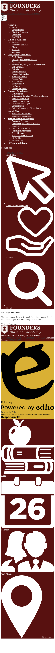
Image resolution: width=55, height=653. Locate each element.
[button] (12, 24)
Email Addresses (19, 72)
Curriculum (16, 35)
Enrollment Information (22, 113)
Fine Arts (15, 49)
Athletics (15, 42)
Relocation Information (21, 131)
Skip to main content (9, 2)
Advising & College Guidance (24, 59)
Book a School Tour (20, 98)
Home (14, 27)
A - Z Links (17, 57)
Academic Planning (20, 121)
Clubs (14, 47)
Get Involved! (17, 94)
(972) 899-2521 (15, 340)
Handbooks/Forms (19, 76)
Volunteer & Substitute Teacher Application (30, 96)
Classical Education (20, 32)
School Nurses (18, 106)
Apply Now (11, 155)
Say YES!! (16, 37)
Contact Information (20, 101)
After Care (16, 62)
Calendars (16, 69)
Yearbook (16, 52)
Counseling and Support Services (26, 123)
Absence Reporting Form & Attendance (28, 64)
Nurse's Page (17, 79)
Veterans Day (17, 140)
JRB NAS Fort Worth (21, 128)
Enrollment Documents (21, 116)
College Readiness (19, 88)
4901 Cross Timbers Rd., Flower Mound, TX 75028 (23, 338)
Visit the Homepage (9, 324)
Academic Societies (20, 45)
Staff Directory (18, 84)
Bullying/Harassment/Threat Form (26, 108)
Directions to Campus (21, 103)
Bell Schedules (18, 67)
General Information (20, 74)
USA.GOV (16, 138)
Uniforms (16, 86)
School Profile (18, 30)
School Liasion (18, 133)
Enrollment (16, 126)
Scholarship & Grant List (22, 135)
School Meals (17, 81)
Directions (46, 637)
